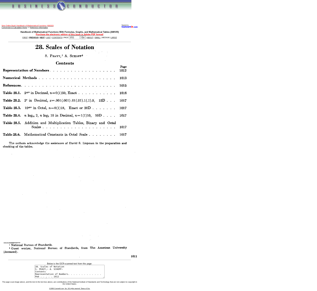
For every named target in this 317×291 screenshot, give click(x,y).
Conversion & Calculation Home (14, 28)
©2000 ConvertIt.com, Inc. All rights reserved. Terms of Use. (69, 288)
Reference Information (39, 28)
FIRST (25, 38)
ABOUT (90, 38)
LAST (48, 38)
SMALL (98, 38)
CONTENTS (57, 38)
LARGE (114, 38)
